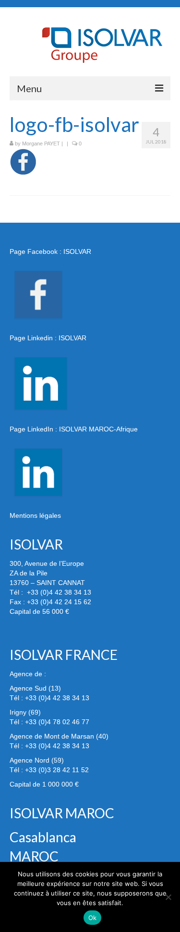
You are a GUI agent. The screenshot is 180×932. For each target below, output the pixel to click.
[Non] (168, 897)
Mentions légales (35, 515)
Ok (92, 917)
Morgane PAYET (41, 143)
